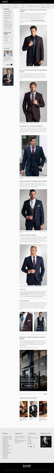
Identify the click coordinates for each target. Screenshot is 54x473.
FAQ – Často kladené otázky (20, 436)
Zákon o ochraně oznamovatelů (33, 437)
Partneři (29, 436)
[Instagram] (33, 447)
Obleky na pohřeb (8, 28)
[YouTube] (31, 447)
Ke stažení (29, 441)
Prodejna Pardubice (5, 446)
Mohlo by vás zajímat (7, 33)
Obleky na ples (7, 15)
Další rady (8, 64)
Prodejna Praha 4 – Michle (6, 436)
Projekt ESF (30, 440)
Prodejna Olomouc (5, 442)
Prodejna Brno (4, 440)
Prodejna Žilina (5, 454)
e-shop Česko (4, 456)
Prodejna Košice (5, 455)
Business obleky (7, 22)
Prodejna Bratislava (5, 451)
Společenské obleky (8, 11)
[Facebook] (28, 447)
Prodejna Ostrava (5, 441)
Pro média (29, 444)
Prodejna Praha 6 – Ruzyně (7, 437)
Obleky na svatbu (8, 13)
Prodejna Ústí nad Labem (6, 449)
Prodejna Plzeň (5, 444)
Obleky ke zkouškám (8, 26)
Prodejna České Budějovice (7, 445)
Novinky (6, 38)
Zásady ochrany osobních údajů (20, 440)
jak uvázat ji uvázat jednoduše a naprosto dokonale (33, 296)
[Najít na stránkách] (51, 1)
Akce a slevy (7, 36)
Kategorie (6, 9)
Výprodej (6, 40)
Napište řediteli (30, 442)
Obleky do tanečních (8, 24)
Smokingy (6, 20)
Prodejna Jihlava (5, 450)
